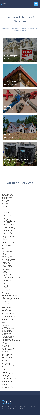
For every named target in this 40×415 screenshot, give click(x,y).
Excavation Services (7, 245)
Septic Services (6, 352)
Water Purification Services (9, 383)
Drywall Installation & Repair (10, 238)
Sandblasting (5, 345)
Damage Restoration (8, 230)
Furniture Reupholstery (8, 259)
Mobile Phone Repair (8, 313)
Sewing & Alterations (7, 354)
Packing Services (6, 321)
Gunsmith (4, 272)
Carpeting (4, 218)
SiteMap (24, 409)
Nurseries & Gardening (8, 316)
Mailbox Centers (6, 307)
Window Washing (7, 386)
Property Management (8, 336)
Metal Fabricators (7, 310)
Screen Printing (6, 346)
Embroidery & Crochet (8, 242)
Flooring (4, 254)
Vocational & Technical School (10, 378)
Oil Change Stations (7, 319)
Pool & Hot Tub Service (8, 328)
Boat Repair (5, 206)
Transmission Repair (7, 374)
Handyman (5, 275)
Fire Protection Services (8, 250)
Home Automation (7, 278)
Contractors (5, 226)
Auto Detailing (6, 201)
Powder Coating (6, 330)
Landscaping (5, 304)
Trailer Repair (5, 372)
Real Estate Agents (11, 56)
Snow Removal (6, 362)
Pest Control (5, 324)
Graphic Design (6, 265)
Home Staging (6, 286)
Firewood (4, 253)
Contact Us (11, 407)
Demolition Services (7, 233)
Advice (29, 409)
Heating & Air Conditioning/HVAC (16, 160)
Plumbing (7, 107)
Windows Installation (7, 387)
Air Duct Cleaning (7, 194)
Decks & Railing (6, 232)
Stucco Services (6, 366)
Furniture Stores (6, 260)
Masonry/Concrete (7, 309)
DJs (3, 235)
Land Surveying (6, 303)
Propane (4, 334)
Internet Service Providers (9, 295)
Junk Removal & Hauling (9, 300)
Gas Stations (5, 262)
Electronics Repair (7, 241)
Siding (3, 359)
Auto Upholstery (6, 204)
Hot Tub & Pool (6, 289)
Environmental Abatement (9, 244)
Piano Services (6, 325)
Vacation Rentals (6, 377)
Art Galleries (5, 200)
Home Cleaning (6, 280)
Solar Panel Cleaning (8, 365)
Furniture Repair (6, 257)
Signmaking (5, 360)
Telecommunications (7, 368)
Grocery (4, 268)
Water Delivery (6, 380)
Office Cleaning (6, 318)
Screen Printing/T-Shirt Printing (11, 348)
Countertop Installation (8, 227)
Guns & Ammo (6, 271)
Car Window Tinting (7, 212)
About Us (4, 407)
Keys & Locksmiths (7, 301)
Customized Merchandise (9, 229)
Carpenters (5, 214)
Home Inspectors (6, 283)
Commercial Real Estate (8, 221)
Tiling (3, 369)
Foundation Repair (7, 256)
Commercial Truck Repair (9, 223)
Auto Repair (5, 203)
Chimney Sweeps (7, 220)
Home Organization (7, 285)
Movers (4, 315)
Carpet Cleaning (6, 215)
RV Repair (4, 343)
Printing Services (6, 333)
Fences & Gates (6, 247)
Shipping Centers (7, 357)
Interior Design (6, 294)
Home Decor (5, 281)
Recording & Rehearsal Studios (11, 340)
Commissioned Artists (8, 224)
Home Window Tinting (8, 288)
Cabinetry (4, 209)
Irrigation (4, 297)
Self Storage (5, 351)
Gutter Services (10, 81)
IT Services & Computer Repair (10, 298)
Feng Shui (4, 248)
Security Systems (7, 349)
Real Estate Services (7, 339)
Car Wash (4, 211)
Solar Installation (6, 363)
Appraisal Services (7, 197)
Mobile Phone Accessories (9, 312)
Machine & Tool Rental (8, 306)
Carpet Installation (7, 217)
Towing (4, 371)
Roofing (7, 134)
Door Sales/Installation (8, 236)
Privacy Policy (19, 407)
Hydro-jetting (5, 291)
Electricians (5, 239)
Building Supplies (7, 207)
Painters (4, 322)
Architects (4, 198)
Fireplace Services (7, 251)
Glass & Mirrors (6, 263)
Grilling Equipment (7, 266)
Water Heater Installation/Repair (11, 381)
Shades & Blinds (6, 355)
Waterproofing (6, 384)
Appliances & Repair (7, 195)
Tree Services (5, 375)
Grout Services (6, 269)
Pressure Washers (7, 331)
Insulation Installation (8, 292)
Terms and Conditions (30, 407)
